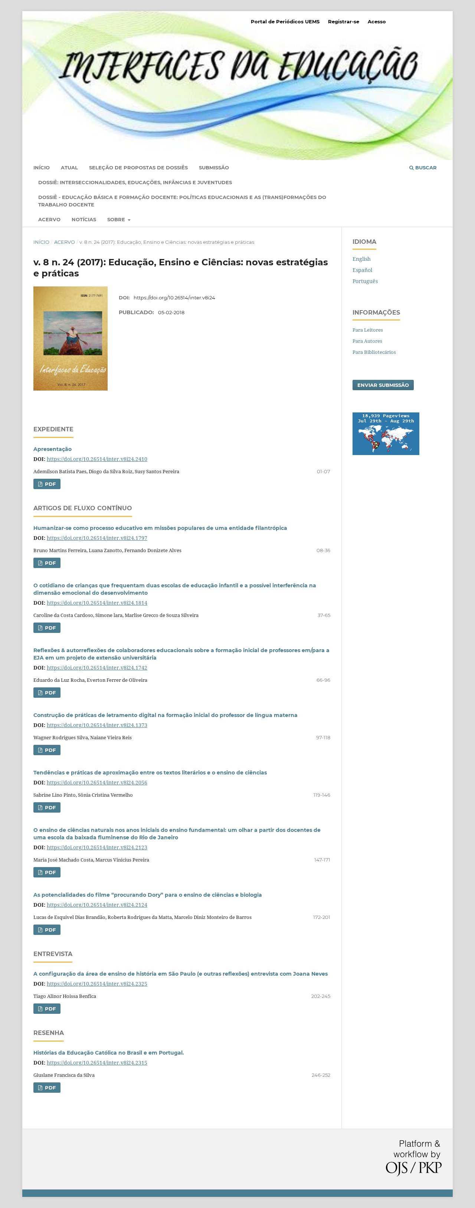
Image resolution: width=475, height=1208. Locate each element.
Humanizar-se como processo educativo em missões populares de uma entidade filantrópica (160, 528)
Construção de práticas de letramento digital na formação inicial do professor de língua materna (165, 715)
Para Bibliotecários (374, 352)
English (362, 258)
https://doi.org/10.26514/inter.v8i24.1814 (97, 602)
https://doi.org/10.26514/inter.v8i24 (174, 298)
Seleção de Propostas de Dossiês (138, 167)
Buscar (425, 167)
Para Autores (367, 341)
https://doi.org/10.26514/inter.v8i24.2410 (97, 458)
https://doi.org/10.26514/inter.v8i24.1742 (97, 667)
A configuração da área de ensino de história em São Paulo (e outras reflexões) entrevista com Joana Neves (180, 973)
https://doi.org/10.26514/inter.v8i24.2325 (97, 983)
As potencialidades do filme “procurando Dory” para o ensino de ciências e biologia (147, 895)
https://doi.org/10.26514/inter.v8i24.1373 (97, 725)
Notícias (84, 219)
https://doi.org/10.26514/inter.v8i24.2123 (97, 847)
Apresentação (52, 449)
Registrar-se (343, 21)
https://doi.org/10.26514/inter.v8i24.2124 (97, 904)
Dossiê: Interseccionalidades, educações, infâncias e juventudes (135, 182)
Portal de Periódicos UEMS (285, 21)
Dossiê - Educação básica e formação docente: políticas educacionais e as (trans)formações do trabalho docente (182, 201)
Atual (69, 167)
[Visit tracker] (386, 453)
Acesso (377, 21)
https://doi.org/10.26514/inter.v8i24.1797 (97, 537)
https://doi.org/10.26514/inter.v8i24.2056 (97, 782)
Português (365, 281)
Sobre (117, 219)
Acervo (49, 219)
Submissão (214, 167)
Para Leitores (368, 329)
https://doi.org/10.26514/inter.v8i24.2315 (97, 1062)
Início (41, 167)
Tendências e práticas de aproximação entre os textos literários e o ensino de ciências (150, 772)
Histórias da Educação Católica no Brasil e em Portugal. (108, 1052)
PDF (49, 484)
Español (362, 269)
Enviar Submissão (383, 385)
